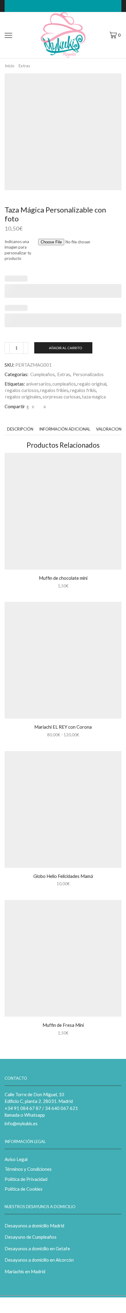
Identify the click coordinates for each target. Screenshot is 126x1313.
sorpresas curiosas (61, 396)
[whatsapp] (44, 406)
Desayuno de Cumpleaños (31, 1237)
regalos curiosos (22, 390)
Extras (24, 65)
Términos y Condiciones (28, 1169)
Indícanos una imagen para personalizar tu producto (18, 250)
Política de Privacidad (26, 1179)
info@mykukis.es (21, 1123)
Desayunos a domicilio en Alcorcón (39, 1260)
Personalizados (88, 374)
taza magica (94, 396)
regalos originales (23, 396)
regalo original (91, 384)
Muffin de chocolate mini (63, 578)
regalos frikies (54, 390)
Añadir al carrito (65, 348)
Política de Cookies (24, 1189)
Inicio (9, 65)
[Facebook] (27, 406)
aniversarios (38, 384)
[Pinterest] (33, 406)
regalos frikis (83, 390)
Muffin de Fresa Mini (63, 1025)
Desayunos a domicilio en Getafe (37, 1248)
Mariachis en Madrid (25, 1271)
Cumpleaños (42, 374)
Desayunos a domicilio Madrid (34, 1225)
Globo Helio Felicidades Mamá (63, 876)
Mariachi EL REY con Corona (63, 727)
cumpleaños (64, 384)
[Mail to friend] (39, 406)
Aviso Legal (16, 1159)
